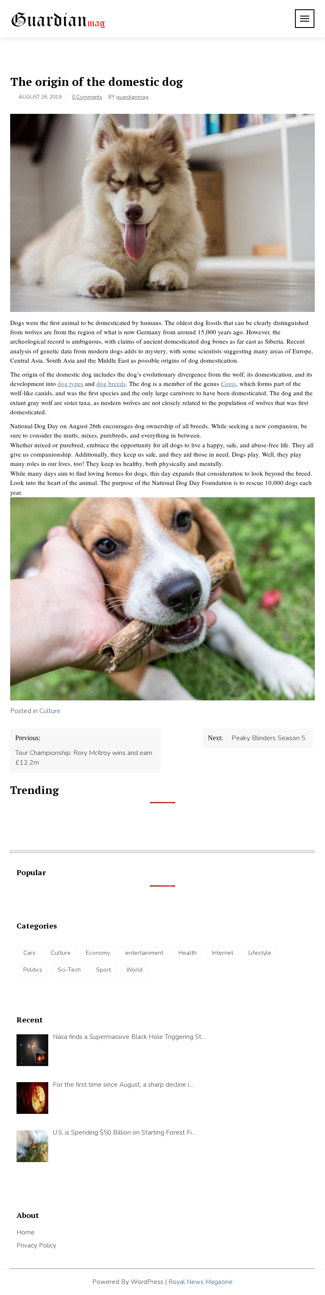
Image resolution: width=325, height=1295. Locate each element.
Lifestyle (259, 953)
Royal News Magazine (200, 1282)
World (134, 970)
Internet (222, 953)
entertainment (144, 953)
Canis (228, 383)
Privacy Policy (36, 1245)
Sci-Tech (69, 970)
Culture (50, 711)
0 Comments (87, 97)
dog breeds (111, 383)
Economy (98, 953)
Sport (103, 970)
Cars (29, 953)
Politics (32, 970)
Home (26, 1232)
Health (188, 953)
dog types (70, 383)
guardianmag (132, 97)
